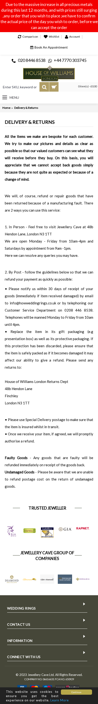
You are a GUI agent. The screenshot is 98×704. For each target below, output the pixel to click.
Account (74, 36)
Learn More (59, 700)
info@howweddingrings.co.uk (33, 303)
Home (6, 107)
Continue (76, 692)
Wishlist (54, 36)
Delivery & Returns (26, 107)
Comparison (30, 36)
